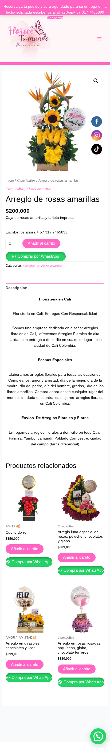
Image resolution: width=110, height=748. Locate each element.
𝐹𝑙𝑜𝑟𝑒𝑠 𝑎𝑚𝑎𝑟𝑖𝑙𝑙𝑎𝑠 (38, 189)
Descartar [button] (55, 18)
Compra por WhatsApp (31, 562)
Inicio (10, 180)
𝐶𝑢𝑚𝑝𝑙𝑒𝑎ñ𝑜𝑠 (26, 180)
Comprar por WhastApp (38, 256)
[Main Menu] (99, 39)
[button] (96, 81)
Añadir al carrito (41, 243)
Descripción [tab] (17, 288)
